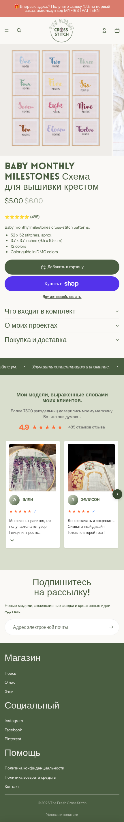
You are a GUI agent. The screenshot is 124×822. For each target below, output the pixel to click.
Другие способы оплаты (62, 297)
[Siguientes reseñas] (117, 494)
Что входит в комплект (40, 311)
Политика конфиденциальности (34, 768)
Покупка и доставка (36, 339)
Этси (9, 691)
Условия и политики (62, 814)
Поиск (10, 673)
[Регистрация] (111, 627)
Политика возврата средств (30, 777)
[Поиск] (19, 30)
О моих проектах (31, 325)
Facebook (13, 729)
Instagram (14, 720)
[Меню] (6, 30)
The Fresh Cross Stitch (68, 803)
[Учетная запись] (104, 30)
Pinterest (13, 738)
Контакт (12, 786)
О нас (10, 682)
